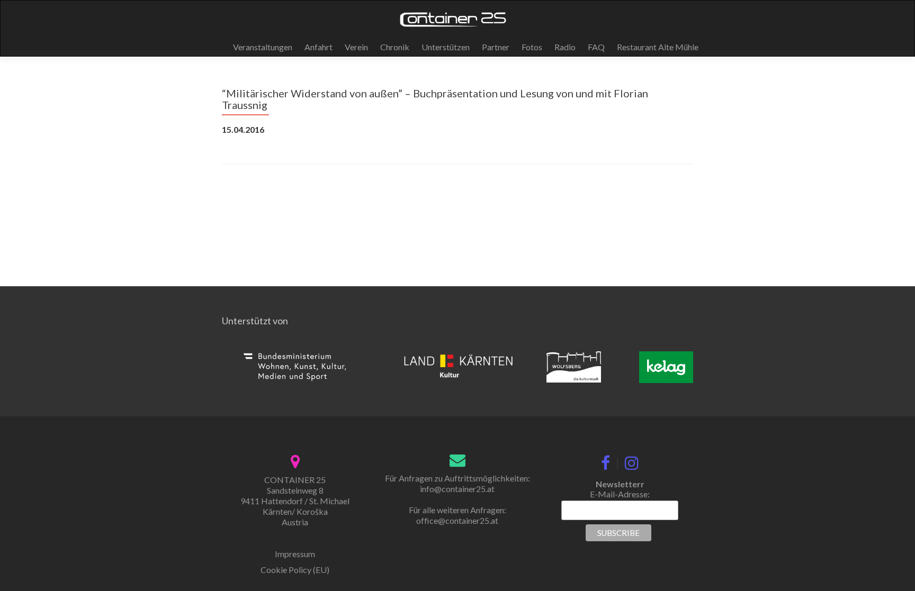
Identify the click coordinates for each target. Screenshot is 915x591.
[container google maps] (295, 460)
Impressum (295, 554)
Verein (356, 47)
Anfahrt (318, 47)
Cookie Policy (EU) (295, 570)
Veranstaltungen (262, 47)
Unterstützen (445, 47)
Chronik (394, 47)
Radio (565, 47)
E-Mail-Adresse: (620, 494)
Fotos (532, 47)
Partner (495, 47)
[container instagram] (632, 460)
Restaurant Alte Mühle (657, 47)
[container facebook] (605, 460)
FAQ (596, 47)
